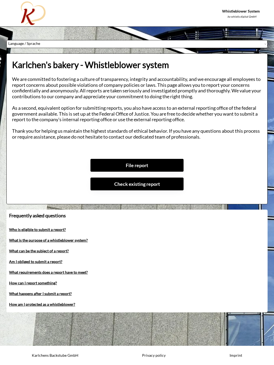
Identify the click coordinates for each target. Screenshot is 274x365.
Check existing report (137, 184)
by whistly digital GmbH (241, 16)
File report (137, 165)
